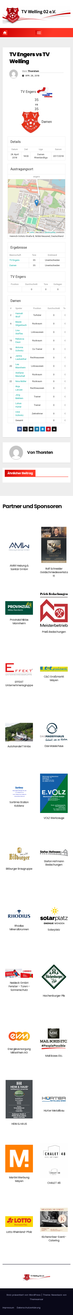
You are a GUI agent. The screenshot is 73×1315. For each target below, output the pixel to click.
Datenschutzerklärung (28, 1307)
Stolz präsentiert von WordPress (23, 1294)
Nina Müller (20, 381)
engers (36, 176)
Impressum (8, 1307)
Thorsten (33, 71)
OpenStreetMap (50, 232)
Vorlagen (57, 284)
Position (15, 284)
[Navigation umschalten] (39, 32)
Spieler (18, 308)
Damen (13, 265)
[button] (36, 202)
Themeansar (36, 1299)
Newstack (56, 1294)
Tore (46, 284)
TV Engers (14, 260)
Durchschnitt (31, 284)
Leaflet (31, 232)
